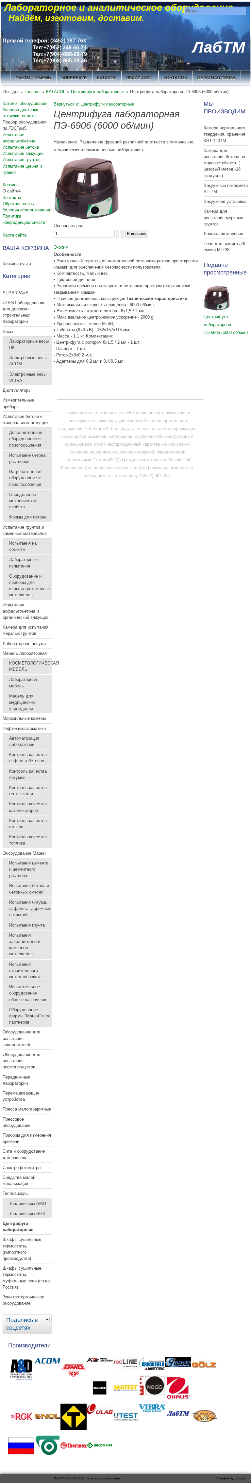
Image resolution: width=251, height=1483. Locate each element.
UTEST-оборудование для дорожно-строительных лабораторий (24, 312)
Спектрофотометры (22, 1167)
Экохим (61, 247)
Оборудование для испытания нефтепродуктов (21, 1060)
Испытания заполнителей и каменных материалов (24, 945)
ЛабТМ (218, 47)
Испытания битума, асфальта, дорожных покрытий (30, 908)
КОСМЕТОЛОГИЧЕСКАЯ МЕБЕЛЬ (30, 666)
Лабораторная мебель (23, 682)
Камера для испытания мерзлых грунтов (223, 217)
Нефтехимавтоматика (24, 728)
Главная (33, 91)
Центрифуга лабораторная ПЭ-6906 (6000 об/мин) (226, 324)
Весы (8, 331)
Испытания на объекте (23, 546)
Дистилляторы (17, 390)
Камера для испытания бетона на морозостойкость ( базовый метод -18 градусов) (224, 163)
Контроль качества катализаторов (28, 807)
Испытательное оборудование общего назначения (28, 993)
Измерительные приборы (18, 403)
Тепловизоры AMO (27, 1203)
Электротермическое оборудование (23, 1300)
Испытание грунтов (22, 159)
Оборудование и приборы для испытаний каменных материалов (30, 586)
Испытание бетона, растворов (28, 458)
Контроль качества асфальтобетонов (28, 757)
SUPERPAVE (74, 77)
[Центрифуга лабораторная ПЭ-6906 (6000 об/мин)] (86, 217)
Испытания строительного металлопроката (25, 970)
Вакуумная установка (225, 201)
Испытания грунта (27, 925)
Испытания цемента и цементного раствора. (28, 869)
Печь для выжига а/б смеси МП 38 (224, 246)
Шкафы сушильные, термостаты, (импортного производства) (22, 1249)
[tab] (48, 1319)
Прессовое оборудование (16, 1122)
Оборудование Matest (24, 853)
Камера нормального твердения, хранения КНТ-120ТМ (224, 134)
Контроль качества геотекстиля (28, 790)
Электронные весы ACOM (27, 360)
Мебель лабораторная (25, 653)
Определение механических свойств (23, 500)
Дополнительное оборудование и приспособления (25, 438)
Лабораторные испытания (23, 562)
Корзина (11, 184)
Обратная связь (216, 77)
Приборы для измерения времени (27, 1138)
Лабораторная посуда (24, 643)
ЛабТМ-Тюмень (33, 77)
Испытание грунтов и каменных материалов (25, 530)
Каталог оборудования (25, 103)
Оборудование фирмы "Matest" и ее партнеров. (29, 1016)
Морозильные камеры (24, 718)
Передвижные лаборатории (16, 1080)
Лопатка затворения (223, 233)
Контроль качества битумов (28, 774)
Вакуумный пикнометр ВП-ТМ (226, 188)
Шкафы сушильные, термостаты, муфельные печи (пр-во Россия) (26, 1278)
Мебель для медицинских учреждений (22, 702)
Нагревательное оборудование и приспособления (25, 477)
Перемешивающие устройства (21, 1096)
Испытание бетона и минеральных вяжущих (26, 419)
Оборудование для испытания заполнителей (21, 1038)
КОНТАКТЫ (175, 77)
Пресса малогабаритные (27, 1109)
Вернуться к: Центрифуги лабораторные (94, 104)
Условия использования (26, 209)
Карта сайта (14, 235)
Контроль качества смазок (28, 823)
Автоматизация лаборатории (24, 741)
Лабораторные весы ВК (29, 344)
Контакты (12, 197)
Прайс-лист (139, 77)
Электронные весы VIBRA (27, 377)
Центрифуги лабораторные (98, 91)
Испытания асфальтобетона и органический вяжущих (25, 611)
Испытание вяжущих (23, 153)
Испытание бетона (21, 147)
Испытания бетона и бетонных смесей (29, 888)
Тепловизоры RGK (27, 1213)
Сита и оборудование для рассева (24, 1154)
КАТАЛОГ (106, 77)
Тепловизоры (15, 1193)
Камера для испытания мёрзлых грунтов (25, 630)
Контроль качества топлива (28, 840)
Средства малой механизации (19, 1180)
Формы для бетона (27, 517)
